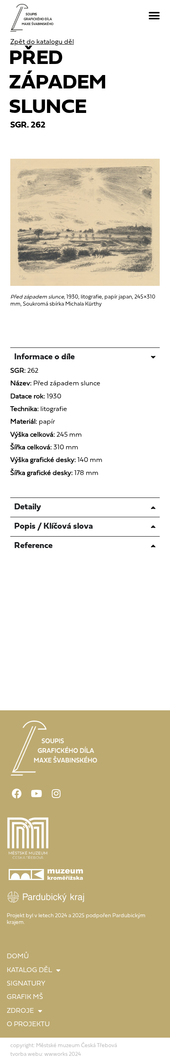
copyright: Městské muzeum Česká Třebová (63, 1045)
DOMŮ (18, 956)
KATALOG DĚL (29, 970)
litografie (53, 409)
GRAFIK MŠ (25, 997)
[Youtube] (36, 794)
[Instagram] (56, 794)
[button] (154, 16)
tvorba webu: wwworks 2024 (45, 1054)
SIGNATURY (26, 983)
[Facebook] (16, 794)
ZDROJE (20, 1011)
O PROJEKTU (28, 1024)
